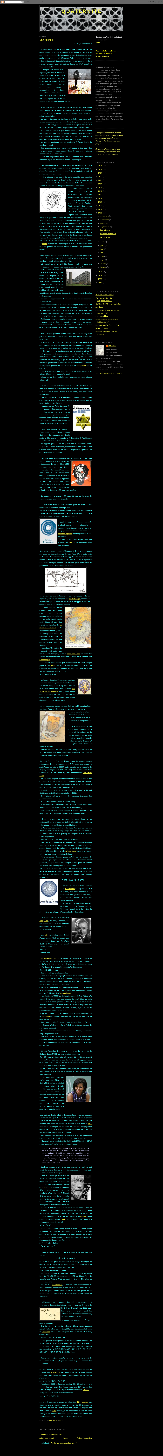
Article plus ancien (84, 1438)
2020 (100, 184)
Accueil (65, 1438)
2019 (100, 187)
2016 (100, 198)
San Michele (105, 230)
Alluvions (99, 307)
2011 (100, 272)
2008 (100, 283)
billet (47, 935)
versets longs (65, 993)
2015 (100, 202)
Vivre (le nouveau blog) (105, 295)
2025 (100, 166)
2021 (100, 180)
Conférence (70, 889)
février (103, 264)
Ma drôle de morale (108, 234)
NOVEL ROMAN (102, 56)
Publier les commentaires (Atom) (64, 1443)
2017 (100, 195)
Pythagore (55, 1372)
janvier (103, 267)
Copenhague (44, 660)
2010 (100, 275)
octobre (103, 223)
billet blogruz (82, 1402)
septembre (105, 227)
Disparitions (71, 851)
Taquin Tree (105, 237)
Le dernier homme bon (49, 958)
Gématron (46, 1332)
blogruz (112, 345)
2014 (100, 206)
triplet (64, 1219)
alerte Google (74, 599)
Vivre (98, 42)
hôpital (44, 244)
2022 (100, 177)
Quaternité (82, 11)
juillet (53, 665)
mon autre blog (102, 316)
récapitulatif (81, 365)
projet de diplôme (65, 534)
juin (102, 249)
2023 (100, 173)
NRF (90, 1124)
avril (102, 256)
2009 (100, 279)
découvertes (57, 1285)
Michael (86, 1390)
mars (102, 260)
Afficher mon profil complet (109, 373)
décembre (104, 216)
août (102, 242)
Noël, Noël (43, 921)
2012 (100, 213)
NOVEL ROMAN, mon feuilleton (108, 304)
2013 (100, 209)
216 (43, 1187)
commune (46, 1016)
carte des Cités (73, 654)
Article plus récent (46, 1438)
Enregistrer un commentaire (50, 1434)
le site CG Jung (102, 328)
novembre (104, 220)
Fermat (83, 1216)
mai (102, 253)
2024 (100, 169)
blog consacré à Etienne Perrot (108, 325)
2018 (100, 191)
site (70, 542)
